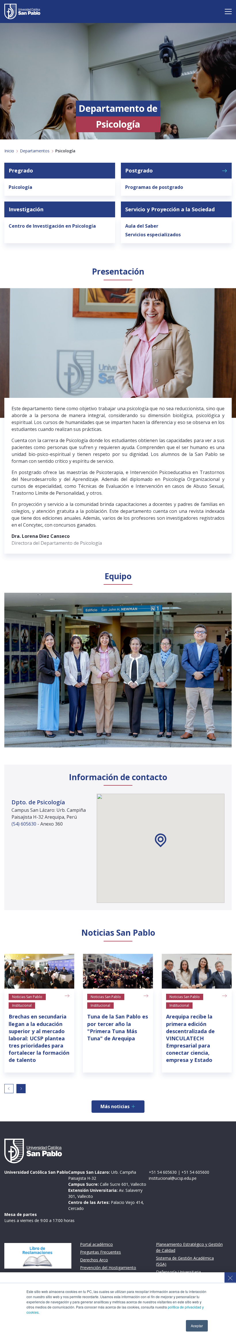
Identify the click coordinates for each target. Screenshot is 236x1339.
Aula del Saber (141, 226)
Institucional (22, 1005)
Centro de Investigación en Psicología (52, 226)
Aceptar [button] (197, 1325)
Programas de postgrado (154, 187)
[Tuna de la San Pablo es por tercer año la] (118, 971)
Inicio (9, 151)
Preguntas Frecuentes (100, 1252)
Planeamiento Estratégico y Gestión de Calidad (189, 1247)
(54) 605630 (24, 824)
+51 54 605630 (163, 1172)
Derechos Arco (94, 1260)
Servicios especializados (153, 234)
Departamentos (35, 151)
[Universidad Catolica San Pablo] (22, 11)
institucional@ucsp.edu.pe (173, 1178)
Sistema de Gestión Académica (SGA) (185, 1261)
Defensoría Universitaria (178, 1272)
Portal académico (96, 1244)
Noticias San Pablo (27, 996)
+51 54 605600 (195, 1172)
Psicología (20, 187)
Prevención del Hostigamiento (108, 1267)
